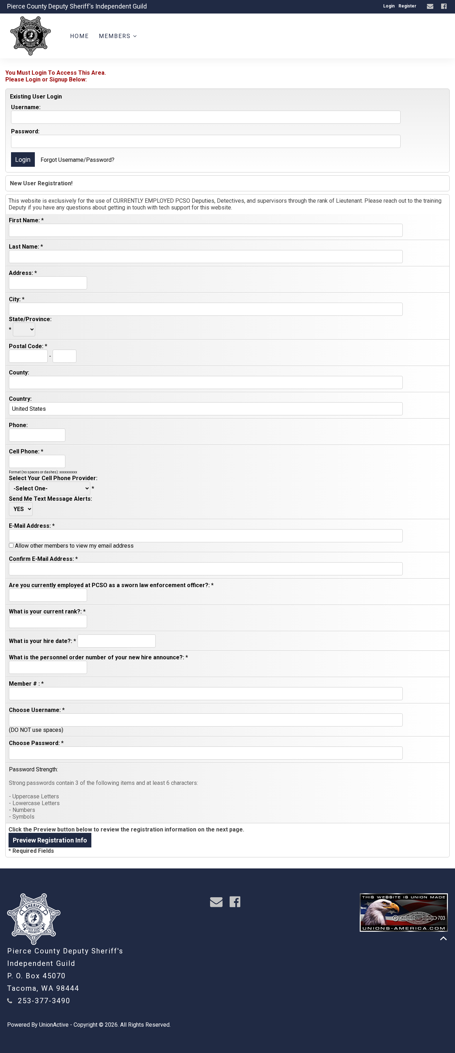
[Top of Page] (443, 938)
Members (116, 36)
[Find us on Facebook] (444, 6)
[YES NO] (21, 509)
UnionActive (54, 1024)
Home (79, 36)
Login (389, 6)
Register (407, 6)
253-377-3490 (44, 1000)
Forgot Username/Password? (77, 159)
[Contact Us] (431, 6)
